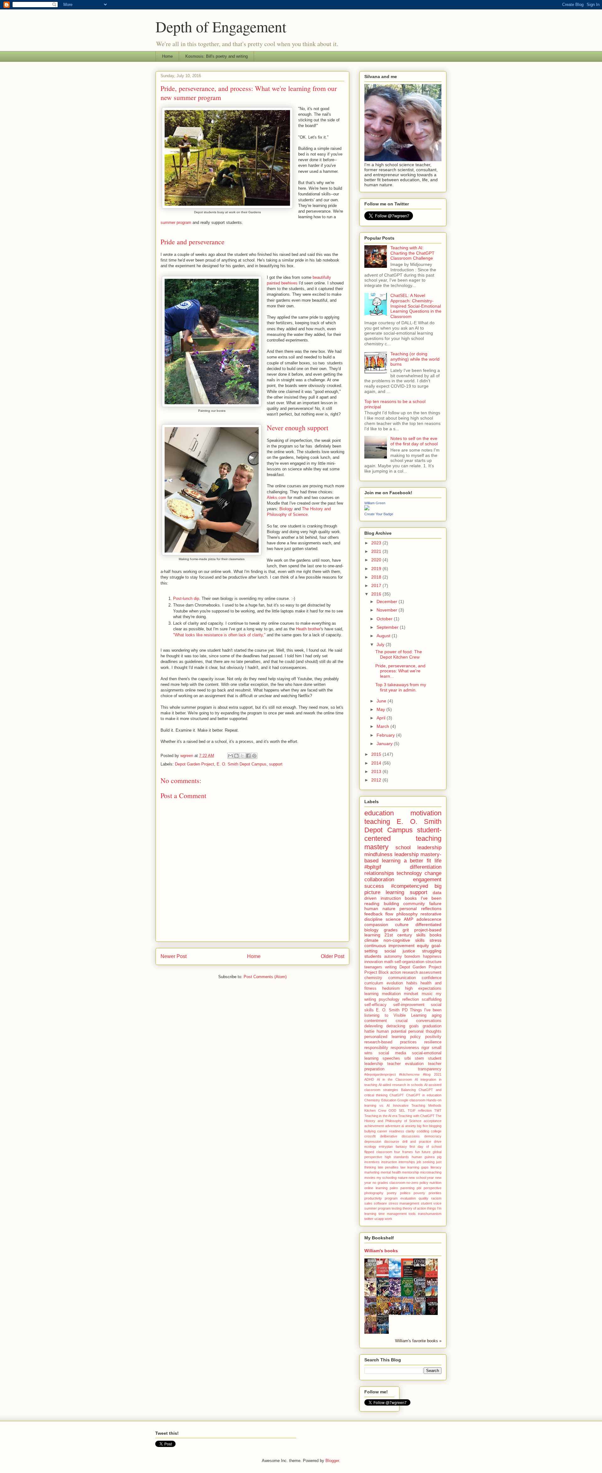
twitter (368, 1219)
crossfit (370, 1136)
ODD (392, 1110)
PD (405, 1010)
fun (417, 1152)
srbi (407, 1058)
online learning (376, 1188)
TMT (437, 1110)
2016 (377, 593)
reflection (410, 999)
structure (433, 962)
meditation (391, 994)
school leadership (418, 847)
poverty (419, 1193)
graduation (432, 1026)
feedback (373, 913)
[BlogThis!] (236, 756)
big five (422, 1126)
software (380, 1203)
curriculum (373, 983)
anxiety (410, 1126)
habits (411, 983)
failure (435, 903)
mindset (411, 994)
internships (407, 1162)
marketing (371, 1172)
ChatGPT (396, 1095)
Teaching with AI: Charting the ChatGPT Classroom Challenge (412, 253)
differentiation (425, 867)
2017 (377, 585)
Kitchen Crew (375, 1110)
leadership (406, 854)
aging (436, 1015)
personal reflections (420, 908)
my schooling (387, 1177)
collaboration (379, 879)
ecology (370, 1146)
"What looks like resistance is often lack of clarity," (219, 635)
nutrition (435, 1182)
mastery (376, 847)
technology (409, 873)
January (385, 743)
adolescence (428, 919)
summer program (176, 222)
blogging (435, 1126)
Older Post (332, 956)
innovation (373, 962)
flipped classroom (378, 1152)
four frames (403, 1152)
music (427, 994)
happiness (432, 956)
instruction (389, 1162)
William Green (374, 503)
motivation (425, 813)
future (426, 1152)
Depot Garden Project (194, 764)
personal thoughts (424, 1031)
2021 (377, 551)
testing (397, 1208)
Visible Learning (409, 1015)
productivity (373, 1198)
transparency (429, 1069)
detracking (395, 1026)
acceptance (432, 1121)
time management (392, 1214)
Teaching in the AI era (380, 1116)
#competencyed (409, 886)
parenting (407, 1188)
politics (405, 1193)
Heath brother (308, 629)
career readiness (390, 1131)
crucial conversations (419, 1021)
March (383, 726)
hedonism (391, 988)
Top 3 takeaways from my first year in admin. (400, 687)
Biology (286, 508)
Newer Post (174, 956)
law (402, 1167)
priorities (435, 1193)
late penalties (388, 1167)
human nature (379, 908)
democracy (432, 1136)
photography (373, 1193)
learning (371, 994)
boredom (412, 956)
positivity (433, 1037)
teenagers (373, 967)
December (388, 601)
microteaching (430, 1172)
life (438, 861)
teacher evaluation (405, 1064)
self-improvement (409, 1005)
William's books (381, 1250)
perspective (432, 1188)
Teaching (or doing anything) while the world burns (415, 359)
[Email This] (230, 756)
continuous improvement (389, 945)
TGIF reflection (420, 1110)
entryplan (386, 1146)
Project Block (376, 972)
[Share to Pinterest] (254, 756)
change (433, 873)
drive (437, 1141)
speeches (391, 1058)
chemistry (373, 978)
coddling (423, 1131)
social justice (399, 950)
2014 (377, 763)
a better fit (417, 861)
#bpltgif (372, 867)
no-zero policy (417, 1182)
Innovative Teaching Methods (417, 1105)
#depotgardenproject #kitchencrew (392, 1074)
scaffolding (431, 999)
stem (419, 1058)
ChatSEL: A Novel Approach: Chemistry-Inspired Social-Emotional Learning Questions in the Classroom (415, 306)
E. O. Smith (387, 1010)
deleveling (373, 1026)
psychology (389, 999)
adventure (392, 1126)
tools (412, 1214)
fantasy (401, 1146)
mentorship (410, 1172)
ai (402, 1126)
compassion (376, 924)
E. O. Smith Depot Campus (242, 764)
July (381, 644)
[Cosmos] (421, 1277)
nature (403, 1177)
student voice (431, 1203)
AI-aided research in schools (400, 1085)
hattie (369, 1031)
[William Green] (366, 508)
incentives (372, 1162)
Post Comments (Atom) (265, 976)
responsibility (376, 1048)
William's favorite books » (418, 1341)
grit (406, 929)
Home (167, 56)
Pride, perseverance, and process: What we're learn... (400, 671)
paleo (394, 1188)
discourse (391, 1141)
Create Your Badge (378, 514)
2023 (377, 542)
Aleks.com (276, 497)
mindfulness (378, 854)
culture (402, 924)
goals (414, 1026)
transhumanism (429, 1214)
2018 (377, 577)
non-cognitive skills (404, 940)
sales (368, 1203)
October (385, 618)
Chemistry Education (380, 1100)
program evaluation (400, 1198)
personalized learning (385, 1037)
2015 (377, 754)
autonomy (393, 956)
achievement (374, 1126)
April (382, 717)
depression (372, 1141)
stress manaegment (403, 1203)
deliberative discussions (400, 1136)
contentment (375, 1021)
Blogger (332, 1460)
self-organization (409, 962)
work (388, 1219)
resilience (432, 1042)
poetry (392, 1193)
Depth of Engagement (221, 26)
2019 (377, 568)
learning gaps (418, 1167)
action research (404, 972)
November (388, 609)
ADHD (369, 1079)
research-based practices (390, 1042)
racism (436, 1198)
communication (402, 978)
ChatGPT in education (423, 1095)
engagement (427, 879)
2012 (377, 779)
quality (423, 1198)
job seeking (426, 1162)
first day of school (425, 1146)
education (379, 813)
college (436, 1131)
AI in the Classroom (394, 1079)
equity (423, 945)
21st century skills (404, 934)
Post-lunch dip (186, 598)
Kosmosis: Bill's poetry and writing (216, 56)
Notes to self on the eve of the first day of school (414, 441)
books (435, 934)
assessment (430, 972)
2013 (377, 771)
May (381, 709)
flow (389, 913)
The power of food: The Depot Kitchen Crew (398, 654)
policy (415, 1037)
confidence (431, 978)
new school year (421, 1177)
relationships (379, 873)
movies (369, 1177)
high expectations (423, 988)
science (393, 919)
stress (435, 940)
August (384, 635)
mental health (391, 1172)
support (276, 764)
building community (404, 903)
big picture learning (402, 889)
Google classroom (411, 1100)
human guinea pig (426, 1157)
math (388, 962)
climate (371, 940)
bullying (370, 1131)
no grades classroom (388, 1182)
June (382, 700)
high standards (397, 1157)
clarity (410, 1131)
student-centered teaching (402, 834)
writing (391, 967)
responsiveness (405, 1048)
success (374, 886)
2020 (377, 559)
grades (391, 929)
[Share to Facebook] (248, 756)
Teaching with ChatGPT (416, 1116)
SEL (402, 1110)
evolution (395, 983)
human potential (391, 1031)
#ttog (426, 1074)
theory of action (414, 1208)
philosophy (407, 913)
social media (392, 1053)
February (386, 735)
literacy (435, 1167)
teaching (377, 821)
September (388, 627)
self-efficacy (375, 1005)
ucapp (379, 1219)
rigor (425, 1048)
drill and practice (416, 1141)
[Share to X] (242, 756)
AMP (408, 919)
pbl (419, 1188)
